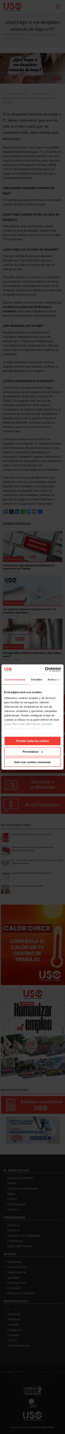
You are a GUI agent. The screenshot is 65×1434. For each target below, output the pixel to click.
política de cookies (27, 728)
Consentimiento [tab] (15, 679)
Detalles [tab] (36, 679)
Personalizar (30, 751)
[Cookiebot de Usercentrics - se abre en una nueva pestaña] (46, 669)
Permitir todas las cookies (32, 740)
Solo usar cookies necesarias (32, 762)
